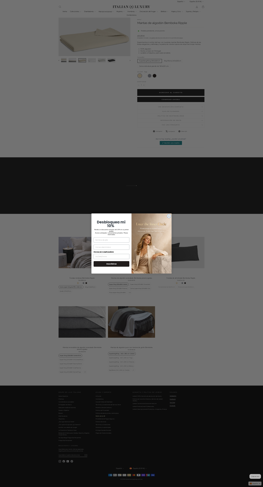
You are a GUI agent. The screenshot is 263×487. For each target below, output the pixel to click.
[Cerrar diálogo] (169, 216)
